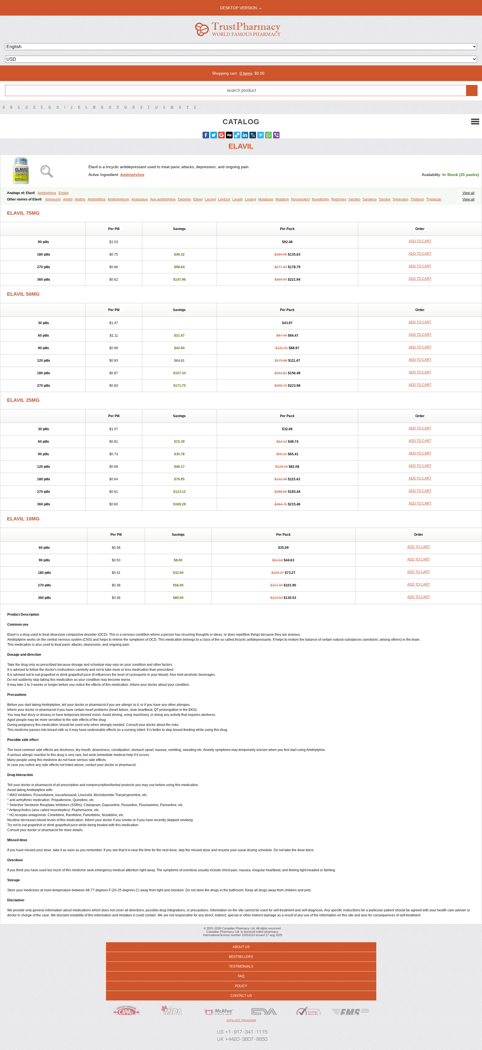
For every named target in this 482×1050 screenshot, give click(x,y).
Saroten (354, 199)
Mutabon (282, 199)
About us (241, 947)
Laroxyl (210, 199)
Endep (64, 193)
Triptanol (417, 199)
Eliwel (198, 199)
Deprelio (184, 199)
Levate (237, 199)
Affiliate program (241, 1020)
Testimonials (241, 966)
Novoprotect (300, 199)
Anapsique (139, 199)
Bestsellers (241, 957)
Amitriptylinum (118, 199)
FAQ (241, 976)
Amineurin (53, 199)
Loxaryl (250, 199)
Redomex (338, 199)
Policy (241, 986)
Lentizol (224, 199)
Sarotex (385, 199)
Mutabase (265, 199)
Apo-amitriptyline (163, 199)
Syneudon (400, 199)
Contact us (241, 996)
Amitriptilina (96, 199)
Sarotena (370, 199)
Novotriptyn (320, 199)
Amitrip (80, 199)
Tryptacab (433, 199)
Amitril (68, 199)
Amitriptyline (132, 174)
